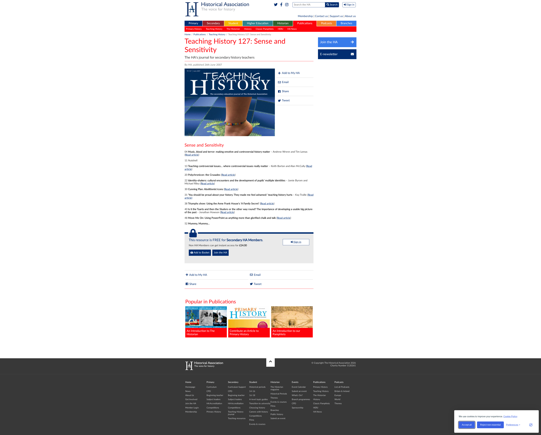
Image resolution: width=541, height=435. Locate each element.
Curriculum (212, 387)
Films (251, 420)
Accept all (467, 425)
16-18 (252, 395)
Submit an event (277, 418)
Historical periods (257, 387)
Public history (276, 414)
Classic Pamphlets (265, 29)
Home (187, 34)
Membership (305, 16)
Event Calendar (299, 387)
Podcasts (326, 23)
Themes (274, 398)
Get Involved (191, 399)
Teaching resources (237, 418)
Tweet (286, 100)
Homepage (190, 387)
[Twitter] (275, 5)
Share (285, 91)
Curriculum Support (237, 387)
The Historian (233, 29)
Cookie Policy (510, 416)
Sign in (297, 242)
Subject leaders (213, 399)
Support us (336, 16)
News (188, 391)
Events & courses (257, 424)
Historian (283, 23)
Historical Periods (278, 394)
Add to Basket (201, 252)
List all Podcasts (341, 387)
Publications (304, 23)
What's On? (297, 395)
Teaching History (214, 29)
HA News (292, 29)
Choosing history (257, 408)
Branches (346, 23)
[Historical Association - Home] (204, 369)
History (247, 29)
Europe (337, 395)
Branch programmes (301, 399)
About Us (189, 395)
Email (285, 82)
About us (350, 16)
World (337, 399)
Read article (192, 155)
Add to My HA (291, 73)
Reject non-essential (490, 425)
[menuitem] (193, 23)
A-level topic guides (258, 399)
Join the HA (220, 252)
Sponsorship (297, 408)
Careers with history (258, 412)
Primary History (194, 29)
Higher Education (257, 23)
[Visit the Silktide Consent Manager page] (530, 424)
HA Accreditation (214, 403)
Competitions (213, 408)
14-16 (252, 391)
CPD (209, 391)
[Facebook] (281, 5)
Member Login (192, 408)
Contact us (321, 16)
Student (233, 23)
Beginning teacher (215, 395)
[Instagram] (287, 5)
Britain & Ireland (341, 391)
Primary (193, 23)
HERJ (280, 29)
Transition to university (259, 403)
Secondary (213, 23)
